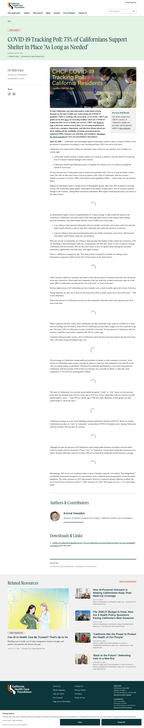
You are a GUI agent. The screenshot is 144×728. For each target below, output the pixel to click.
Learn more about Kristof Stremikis (73, 522)
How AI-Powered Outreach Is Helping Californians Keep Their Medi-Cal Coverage (112, 592)
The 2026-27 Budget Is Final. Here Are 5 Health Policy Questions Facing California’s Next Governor (113, 614)
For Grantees (69, 13)
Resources (38, 13)
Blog (48, 13)
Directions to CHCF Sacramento (123, 707)
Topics (27, 13)
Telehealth (80, 566)
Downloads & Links (16, 78)
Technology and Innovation (32, 56)
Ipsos (67, 120)
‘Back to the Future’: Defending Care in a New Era (112, 657)
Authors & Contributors (17, 75)
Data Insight (14, 30)
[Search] (134, 11)
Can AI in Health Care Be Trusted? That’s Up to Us (38, 637)
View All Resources (127, 581)
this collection (125, 128)
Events (57, 13)
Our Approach (14, 13)
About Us (83, 13)
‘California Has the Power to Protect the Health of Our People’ (114, 636)
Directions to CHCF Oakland (122, 695)
